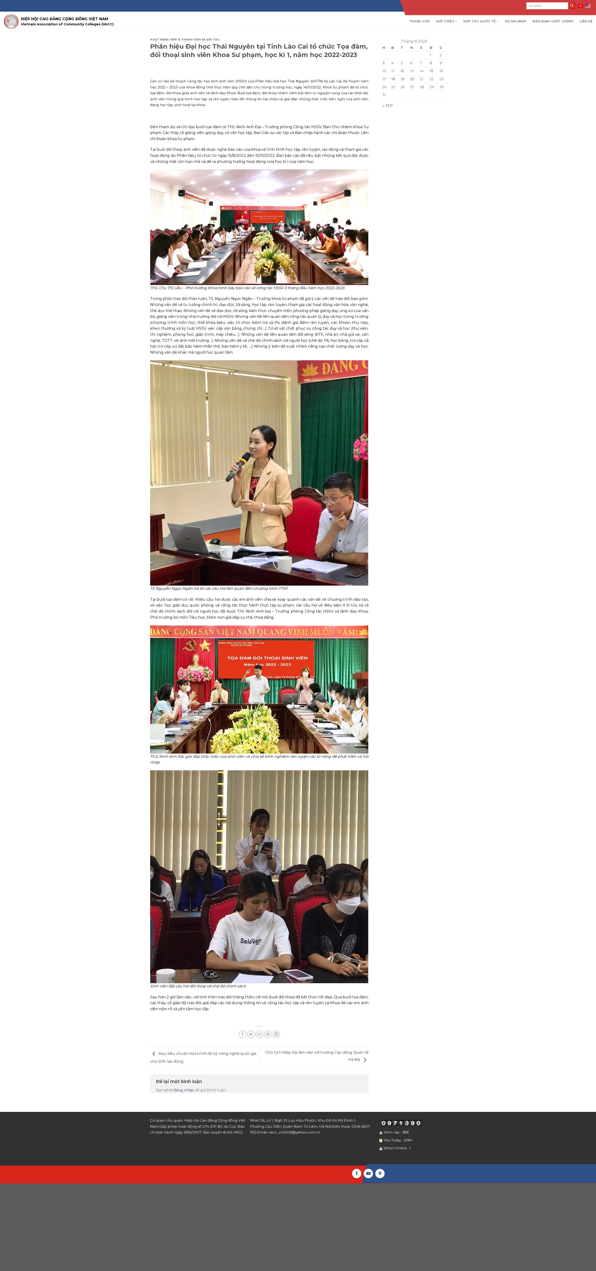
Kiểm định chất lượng (552, 21)
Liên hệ (586, 21)
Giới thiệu (445, 21)
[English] (588, 5)
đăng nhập (183, 1090)
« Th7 (388, 106)
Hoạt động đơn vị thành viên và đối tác (185, 39)
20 (412, 79)
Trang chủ (419, 21)
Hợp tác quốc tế (479, 21)
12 (402, 71)
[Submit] (571, 5)
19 (402, 79)
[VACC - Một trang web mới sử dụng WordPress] (11, 21)
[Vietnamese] (581, 5)
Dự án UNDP (516, 21)
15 (431, 71)
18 (393, 79)
